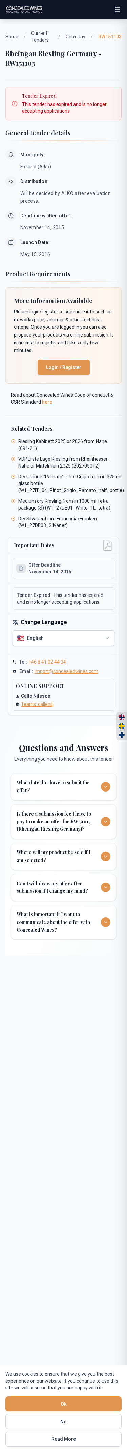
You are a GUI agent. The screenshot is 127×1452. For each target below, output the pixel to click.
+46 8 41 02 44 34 (47, 662)
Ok (63, 1404)
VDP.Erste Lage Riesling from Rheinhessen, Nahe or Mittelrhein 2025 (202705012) (64, 462)
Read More (63, 1439)
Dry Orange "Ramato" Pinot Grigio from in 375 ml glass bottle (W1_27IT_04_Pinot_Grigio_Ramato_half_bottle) (71, 483)
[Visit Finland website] (121, 735)
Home (11, 36)
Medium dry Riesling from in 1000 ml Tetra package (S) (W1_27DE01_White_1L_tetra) (64, 504)
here (47, 402)
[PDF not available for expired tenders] (107, 545)
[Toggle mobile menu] (117, 9)
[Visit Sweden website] (121, 726)
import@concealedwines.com (66, 671)
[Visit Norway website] (121, 717)
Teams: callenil (36, 704)
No (63, 1421)
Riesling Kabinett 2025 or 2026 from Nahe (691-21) (62, 445)
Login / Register (63, 367)
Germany (75, 36)
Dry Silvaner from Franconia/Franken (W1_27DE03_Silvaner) (57, 522)
